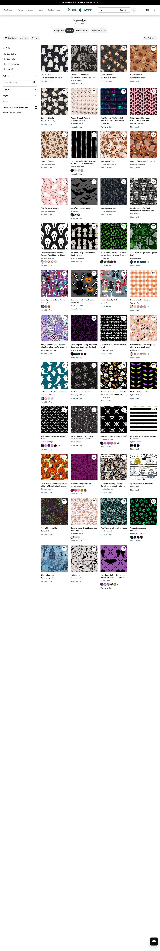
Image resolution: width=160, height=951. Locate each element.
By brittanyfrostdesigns (108, 78)
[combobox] (124, 9)
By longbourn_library (107, 350)
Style (20, 95)
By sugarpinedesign (77, 486)
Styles (36, 38)
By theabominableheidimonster (51, 78)
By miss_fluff (45, 303)
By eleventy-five (76, 211)
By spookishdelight (47, 442)
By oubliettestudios (106, 531)
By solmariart (134, 486)
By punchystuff (105, 580)
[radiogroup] (20, 61)
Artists (20, 76)
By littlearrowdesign (136, 123)
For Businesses (54, 10)
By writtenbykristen (106, 489)
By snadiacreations (77, 578)
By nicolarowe (134, 350)
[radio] (5, 54)
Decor (30, 10)
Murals (20, 10)
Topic (20, 101)
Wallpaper (8, 10)
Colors (24, 38)
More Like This (46, 81)
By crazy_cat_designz (48, 578)
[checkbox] (36, 107)
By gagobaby (134, 303)
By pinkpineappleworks (108, 211)
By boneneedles (135, 442)
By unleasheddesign (77, 167)
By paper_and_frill (106, 123)
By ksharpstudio (135, 258)
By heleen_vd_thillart (48, 395)
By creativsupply (76, 80)
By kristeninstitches (47, 258)
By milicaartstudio (77, 123)
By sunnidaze (134, 214)
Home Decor (82, 30)
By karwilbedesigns (136, 395)
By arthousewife (76, 442)
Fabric (40, 10)
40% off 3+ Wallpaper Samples (77, 2)
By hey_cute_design (77, 258)
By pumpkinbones (77, 305)
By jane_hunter (46, 489)
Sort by (20, 47)
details (95, 2)
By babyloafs (45, 531)
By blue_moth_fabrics (137, 533)
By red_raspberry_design (49, 350)
